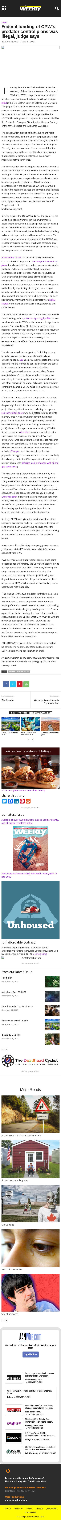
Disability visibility (10, 1034)
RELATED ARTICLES (19, 713)
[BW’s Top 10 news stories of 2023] (30, 724)
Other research (9, 496)
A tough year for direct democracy (21, 1135)
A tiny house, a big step (15, 1180)
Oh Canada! (8, 1224)
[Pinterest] (20, 684)
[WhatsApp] (26, 684)
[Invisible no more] (30, 1248)
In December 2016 (11, 257)
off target (15, 451)
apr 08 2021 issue (23, 672)
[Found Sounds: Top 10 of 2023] (52, 1010)
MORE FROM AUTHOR (41, 713)
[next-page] (32, 739)
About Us (7, 1508)
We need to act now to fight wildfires (47, 701)
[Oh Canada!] (30, 1203)
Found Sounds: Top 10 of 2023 (17, 1006)
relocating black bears (12, 412)
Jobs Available (52, 1508)
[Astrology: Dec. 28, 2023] (52, 996)
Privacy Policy (30, 1512)
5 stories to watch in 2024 (9, 734)
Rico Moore (11, 41)
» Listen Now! (40, 953)
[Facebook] (6, 684)
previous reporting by (37, 318)
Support (29, 1508)
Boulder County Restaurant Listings (27, 751)
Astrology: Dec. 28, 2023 (13, 992)
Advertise (39, 1508)
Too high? (6, 977)
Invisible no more (11, 1269)
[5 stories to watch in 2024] (10, 724)
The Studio (7, 699)
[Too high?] (52, 981)
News (4, 22)
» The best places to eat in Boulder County (23, 790)
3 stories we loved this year (50, 734)
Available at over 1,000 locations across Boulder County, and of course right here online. (30, 821)
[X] (13, 684)
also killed (25, 431)
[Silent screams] (30, 1293)
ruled (4, 102)
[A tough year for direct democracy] (30, 1114)
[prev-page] (28, 739)
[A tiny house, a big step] (30, 1159)
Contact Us (18, 1508)
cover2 (12, 672)
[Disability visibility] (52, 1039)
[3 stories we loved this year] (50, 724)
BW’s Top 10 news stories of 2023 (28, 734)
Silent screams (9, 1314)
